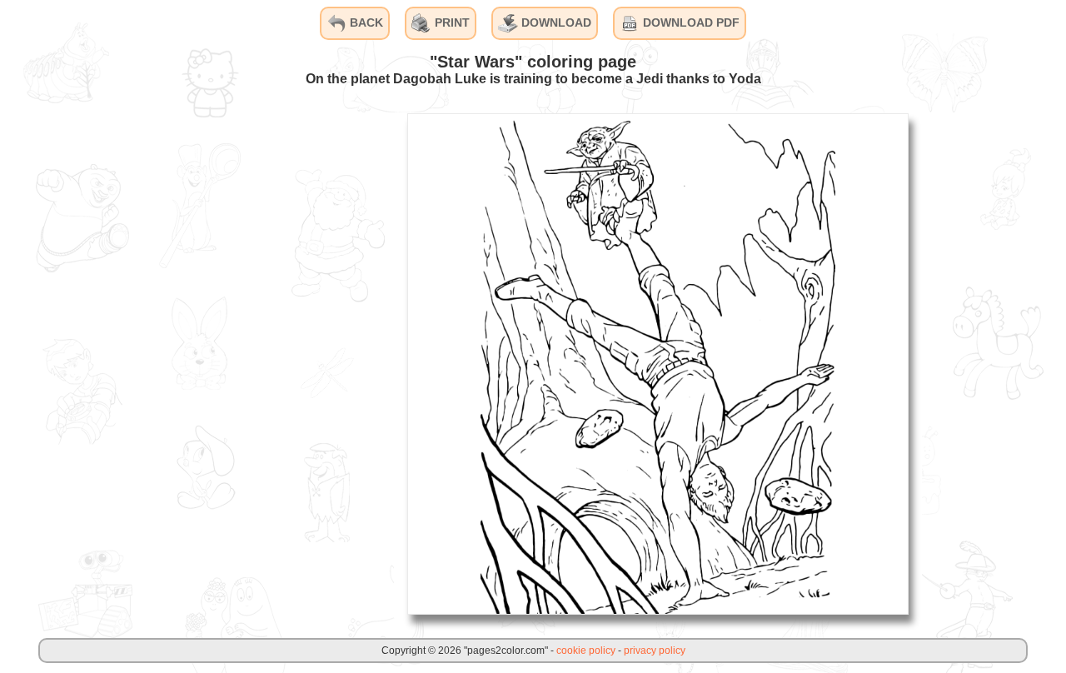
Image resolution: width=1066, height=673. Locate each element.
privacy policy (654, 650)
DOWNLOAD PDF (690, 22)
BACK (364, 22)
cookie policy (585, 650)
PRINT (450, 22)
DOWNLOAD (554, 22)
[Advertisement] (269, 363)
